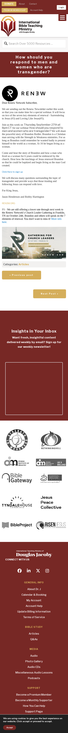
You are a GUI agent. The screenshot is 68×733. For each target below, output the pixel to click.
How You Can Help (34, 705)
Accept (9, 727)
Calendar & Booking (34, 594)
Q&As (34, 639)
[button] (62, 17)
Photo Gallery (34, 661)
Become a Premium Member (34, 694)
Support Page (34, 711)
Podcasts (34, 678)
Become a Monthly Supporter (33, 700)
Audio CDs (33, 667)
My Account (33, 600)
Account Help (36, 10)
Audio (34, 655)
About (22, 4)
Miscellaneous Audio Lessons (34, 672)
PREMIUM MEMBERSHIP (15, 10)
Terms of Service (34, 617)
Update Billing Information (34, 611)
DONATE (9, 4)
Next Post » (49, 293)
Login (61, 7)
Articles (23, 264)
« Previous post (22, 275)
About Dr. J (34, 589)
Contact (33, 4)
